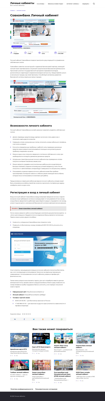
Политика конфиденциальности (22, 389)
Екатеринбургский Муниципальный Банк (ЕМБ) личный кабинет (62, 374)
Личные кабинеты (22, 3)
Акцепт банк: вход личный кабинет (61, 346)
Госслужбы (40, 3)
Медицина (85, 3)
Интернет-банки (17, 46)
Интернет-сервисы (73, 3)
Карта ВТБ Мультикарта (41, 347)
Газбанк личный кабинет (19, 372)
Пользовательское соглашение (46, 389)
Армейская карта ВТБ (18, 349)
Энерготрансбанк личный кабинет (38, 373)
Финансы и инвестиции (55, 3)
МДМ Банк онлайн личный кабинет (83, 373)
